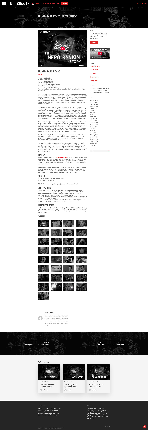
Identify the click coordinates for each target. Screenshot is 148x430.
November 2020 (94, 125)
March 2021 (93, 116)
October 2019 (93, 143)
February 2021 (94, 119)
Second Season (94, 77)
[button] (94, 42)
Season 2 (60, 19)
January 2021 (93, 121)
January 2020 (93, 137)
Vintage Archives (94, 81)
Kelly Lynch (41, 19)
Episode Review (55, 19)
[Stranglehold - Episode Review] (37, 343)
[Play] (92, 57)
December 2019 (94, 139)
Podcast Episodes (95, 66)
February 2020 (94, 135)
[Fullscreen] (107, 57)
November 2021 (94, 106)
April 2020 (92, 131)
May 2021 (92, 112)
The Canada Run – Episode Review (99, 92)
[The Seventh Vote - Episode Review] (111, 343)
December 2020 (94, 123)
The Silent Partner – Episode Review (99, 88)
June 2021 (93, 110)
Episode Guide (94, 70)
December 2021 (94, 104)
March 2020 (93, 133)
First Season (93, 73)
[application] (100, 53)
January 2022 (93, 102)
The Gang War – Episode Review (98, 90)
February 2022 (94, 100)
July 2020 (92, 129)
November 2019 (94, 141)
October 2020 (93, 127)
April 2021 (92, 114)
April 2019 (92, 145)
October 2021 (93, 108)
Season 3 (46, 381)
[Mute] (105, 57)
